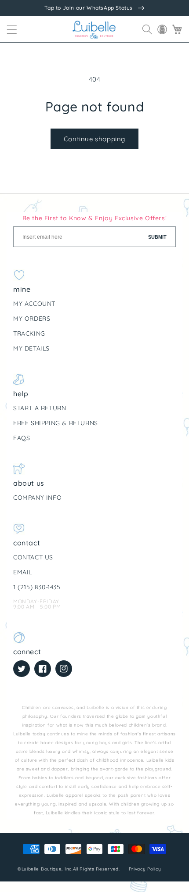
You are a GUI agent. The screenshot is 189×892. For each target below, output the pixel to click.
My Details (31, 348)
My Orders (31, 318)
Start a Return (39, 408)
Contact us (33, 557)
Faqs (21, 438)
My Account (34, 304)
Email (22, 572)
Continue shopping (94, 139)
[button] (12, 29)
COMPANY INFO (37, 498)
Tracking (29, 333)
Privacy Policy (146, 869)
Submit (157, 237)
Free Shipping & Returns (55, 423)
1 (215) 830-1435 (37, 587)
